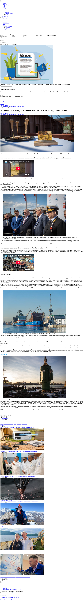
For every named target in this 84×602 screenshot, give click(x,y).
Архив (1, 16)
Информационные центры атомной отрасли (9, 597)
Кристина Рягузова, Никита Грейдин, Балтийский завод (12, 106)
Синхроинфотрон (9, 13)
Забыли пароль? (3, 39)
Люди (6, 11)
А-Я (4, 6)
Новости (5, 4)
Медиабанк (6, 16)
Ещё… (4, 7)
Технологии (7, 9)
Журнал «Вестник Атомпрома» (7, 600)
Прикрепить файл (19, 96)
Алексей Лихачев (4, 500)
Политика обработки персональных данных (12, 589)
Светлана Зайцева (4, 105)
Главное (4, 3)
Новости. (6, 418)
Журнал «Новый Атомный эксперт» (8, 599)
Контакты (5, 588)
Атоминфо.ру (3, 598)
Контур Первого (8, 8)
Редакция (5, 587)
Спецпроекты (6, 5)
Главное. (2, 104)
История (7, 12)
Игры (6, 14)
